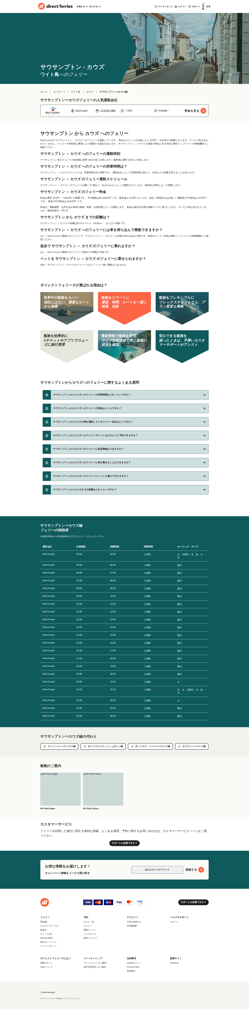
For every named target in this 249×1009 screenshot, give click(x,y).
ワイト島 (75, 92)
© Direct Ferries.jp (47, 992)
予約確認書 (132, 926)
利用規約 (131, 971)
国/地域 (43, 922)
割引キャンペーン (48, 942)
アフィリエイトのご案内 (95, 963)
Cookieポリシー (134, 963)
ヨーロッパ (59, 92)
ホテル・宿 (89, 922)
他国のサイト (46, 963)
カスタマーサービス (49, 926)
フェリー (88, 926)
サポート (174, 922)
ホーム (43, 92)
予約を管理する (134, 922)
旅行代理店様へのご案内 (95, 967)
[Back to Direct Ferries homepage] (55, 6)
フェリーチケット (48, 946)
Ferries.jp (174, 963)
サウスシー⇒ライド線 (194, 746)
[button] (126, 395)
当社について (46, 967)
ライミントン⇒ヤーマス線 (62, 746)
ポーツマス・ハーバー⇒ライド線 (152, 746)
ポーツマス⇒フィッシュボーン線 (105, 746)
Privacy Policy (133, 967)
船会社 (43, 930)
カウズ (89, 92)
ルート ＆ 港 (46, 934)
